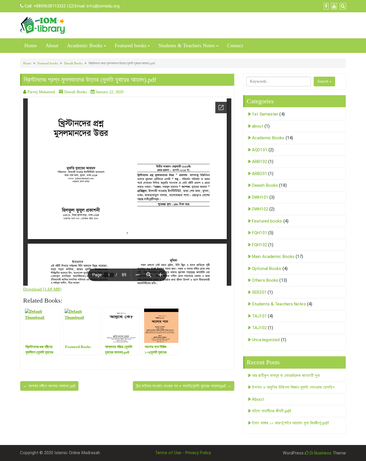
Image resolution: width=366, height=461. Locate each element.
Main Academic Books (273, 256)
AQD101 (259, 149)
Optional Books (266, 268)
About (51, 45)
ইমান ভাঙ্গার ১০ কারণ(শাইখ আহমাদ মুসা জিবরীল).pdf (290, 423)
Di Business (320, 453)
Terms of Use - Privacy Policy (183, 452)
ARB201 (259, 173)
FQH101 (259, 232)
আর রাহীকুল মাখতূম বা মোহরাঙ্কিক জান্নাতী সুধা (286, 375)
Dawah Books (73, 63)
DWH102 (260, 209)
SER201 (259, 292)
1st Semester (265, 114)
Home (30, 45)
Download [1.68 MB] (42, 289)
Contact (235, 45)
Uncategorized (266, 339)
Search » (324, 81)
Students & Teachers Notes (186, 45)
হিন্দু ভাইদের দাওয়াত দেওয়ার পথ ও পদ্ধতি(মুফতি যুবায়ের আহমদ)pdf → (183, 386)
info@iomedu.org (103, 6)
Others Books (265, 280)
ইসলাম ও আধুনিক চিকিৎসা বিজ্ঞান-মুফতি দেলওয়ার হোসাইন (293, 387)
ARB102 (259, 161)
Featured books (130, 45)
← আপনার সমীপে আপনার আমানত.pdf (49, 386)
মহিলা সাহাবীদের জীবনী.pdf (271, 411)
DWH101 (260, 197)
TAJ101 (259, 316)
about (257, 126)
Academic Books (84, 45)
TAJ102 (259, 327)
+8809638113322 (49, 6)
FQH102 (259, 244)
